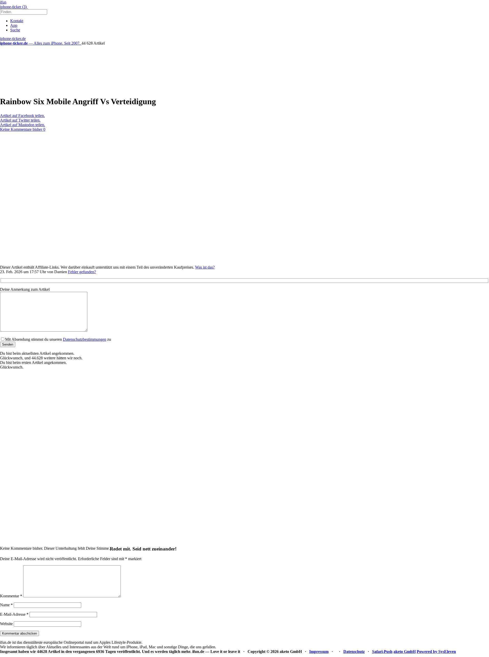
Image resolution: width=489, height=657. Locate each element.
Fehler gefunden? (82, 272)
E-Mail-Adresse (14, 614)
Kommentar (11, 596)
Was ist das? (205, 267)
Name (6, 605)
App (13, 25)
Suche (15, 30)
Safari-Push (382, 651)
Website (6, 624)
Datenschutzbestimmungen (84, 339)
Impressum (319, 651)
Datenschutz (354, 651)
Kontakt (16, 21)
